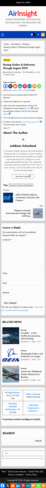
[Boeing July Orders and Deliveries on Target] (10, 355)
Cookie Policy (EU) (35, 471)
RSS (6, 453)
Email (4, 283)
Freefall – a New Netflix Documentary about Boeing (30, 336)
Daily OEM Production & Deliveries (33, 408)
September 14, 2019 (32, 72)
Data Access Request (17, 471)
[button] (2, 35)
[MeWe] (29, 86)
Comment (7, 239)
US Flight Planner (12, 392)
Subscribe (43, 34)
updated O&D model (19, 90)
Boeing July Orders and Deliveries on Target (32, 355)
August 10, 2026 (29, 380)
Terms (3, 471)
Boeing (7, 60)
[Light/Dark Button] (33, 34)
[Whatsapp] (39, 86)
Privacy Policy (31, 474)
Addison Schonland (13, 72)
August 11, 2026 (29, 360)
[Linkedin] (20, 86)
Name (4, 273)
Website (5, 292)
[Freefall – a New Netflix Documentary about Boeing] (10, 335)
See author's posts (21, 176)
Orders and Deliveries (24, 185)
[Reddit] (15, 86)
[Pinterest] (25, 86)
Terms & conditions (16, 474)
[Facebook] (5, 86)
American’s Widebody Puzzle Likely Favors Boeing (31, 374)
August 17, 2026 (29, 342)
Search (8, 433)
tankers (5, 114)
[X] (10, 86)
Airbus (28, 108)
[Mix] (34, 86)
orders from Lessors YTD (30, 122)
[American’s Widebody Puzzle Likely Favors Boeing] (10, 374)
